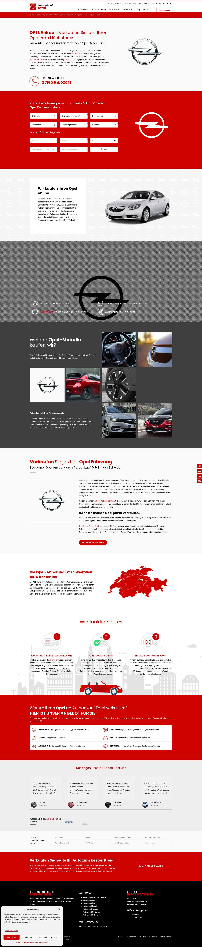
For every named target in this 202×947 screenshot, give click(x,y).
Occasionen (131, 937)
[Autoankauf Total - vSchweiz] (167, 3)
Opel (68, 60)
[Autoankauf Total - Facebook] (153, 3)
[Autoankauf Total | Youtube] (170, 3)
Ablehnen (28, 937)
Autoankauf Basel (90, 906)
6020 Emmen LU (141, 904)
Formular (54, 660)
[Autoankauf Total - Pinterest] (163, 3)
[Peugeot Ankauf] (85, 821)
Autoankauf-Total (37, 60)
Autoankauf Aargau (90, 909)
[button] (59, 909)
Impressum (34, 942)
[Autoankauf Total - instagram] (160, 3)
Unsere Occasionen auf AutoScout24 (92, 926)
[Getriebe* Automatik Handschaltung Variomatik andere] (104, 124)
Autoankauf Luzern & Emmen (94, 897)
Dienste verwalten (11, 931)
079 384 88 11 (56, 82)
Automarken (51, 819)
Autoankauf (47, 311)
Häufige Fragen (137, 917)
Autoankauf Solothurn (91, 915)
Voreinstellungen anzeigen (49, 937)
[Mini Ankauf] (148, 821)
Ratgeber (135, 914)
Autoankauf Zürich (90, 900)
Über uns (120, 937)
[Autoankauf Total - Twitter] (156, 3)
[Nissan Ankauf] (117, 821)
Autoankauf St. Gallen (91, 912)
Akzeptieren (11, 937)
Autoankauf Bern (89, 903)
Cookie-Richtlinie (22, 942)
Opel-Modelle (76, 54)
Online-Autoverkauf (91, 526)
